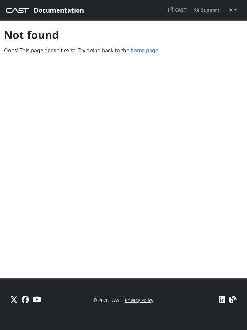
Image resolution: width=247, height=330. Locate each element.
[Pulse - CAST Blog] (233, 300)
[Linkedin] (222, 300)
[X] (14, 300)
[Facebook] (25, 300)
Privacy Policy (139, 300)
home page (144, 50)
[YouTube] (37, 300)
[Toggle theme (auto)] (232, 10)
